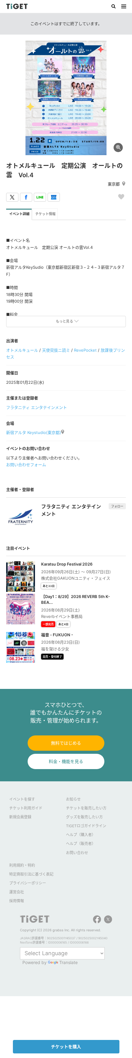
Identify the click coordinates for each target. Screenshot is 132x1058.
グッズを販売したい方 (84, 817)
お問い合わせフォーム (26, 464)
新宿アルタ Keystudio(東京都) (33, 432)
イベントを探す (22, 799)
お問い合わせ (77, 853)
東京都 (114, 183)
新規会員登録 (20, 817)
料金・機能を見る (66, 761)
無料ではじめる (66, 743)
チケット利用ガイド (25, 808)
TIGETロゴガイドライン (86, 826)
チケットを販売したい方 (86, 808)
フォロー (117, 506)
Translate (68, 962)
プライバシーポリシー (27, 883)
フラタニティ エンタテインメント (36, 407)
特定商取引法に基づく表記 (31, 874)
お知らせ (73, 799)
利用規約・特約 (22, 865)
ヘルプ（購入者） (80, 834)
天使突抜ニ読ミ (56, 350)
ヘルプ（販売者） (80, 843)
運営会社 (16, 892)
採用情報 (16, 901)
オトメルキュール (22, 350)
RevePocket (85, 350)
